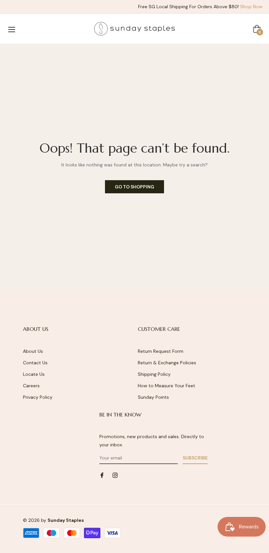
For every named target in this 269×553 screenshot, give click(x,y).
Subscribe (195, 458)
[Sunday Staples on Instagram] (115, 475)
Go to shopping (134, 187)
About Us (33, 351)
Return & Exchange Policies (167, 363)
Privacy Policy (37, 397)
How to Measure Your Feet (166, 386)
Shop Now (251, 7)
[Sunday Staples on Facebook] (102, 475)
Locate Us (34, 374)
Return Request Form (160, 351)
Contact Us (35, 363)
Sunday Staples (66, 520)
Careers (31, 386)
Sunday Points (153, 397)
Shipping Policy (154, 374)
